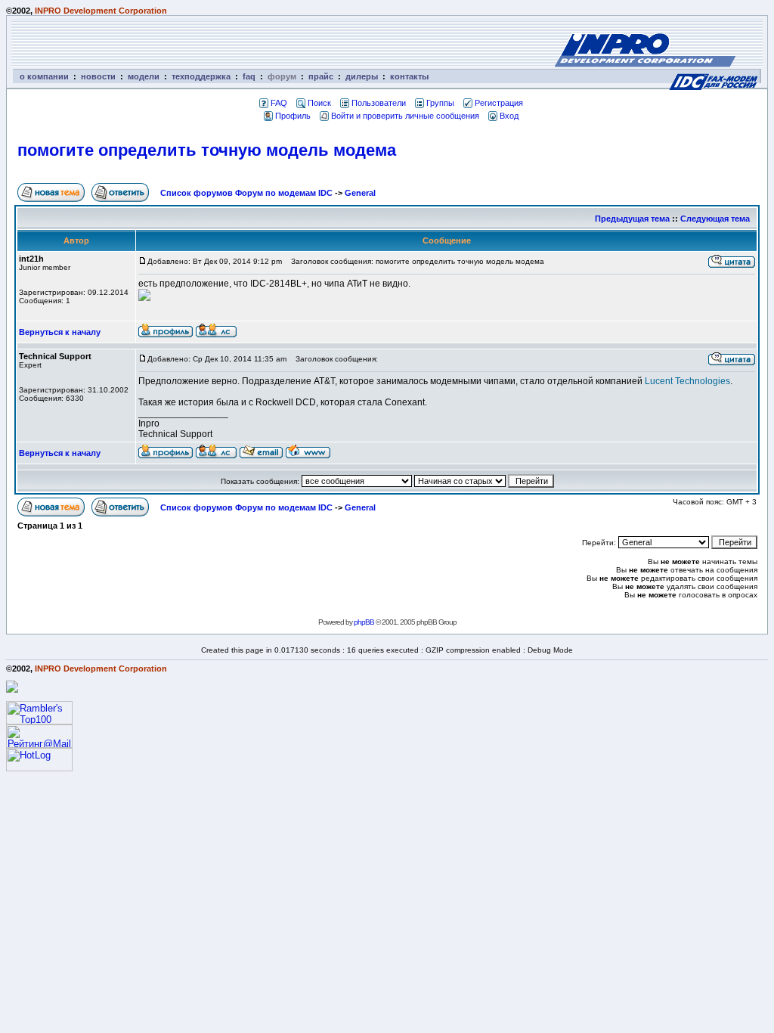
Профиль (293, 115)
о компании (44, 76)
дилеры (361, 76)
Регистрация (499, 102)
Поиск (319, 102)
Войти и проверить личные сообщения (405, 115)
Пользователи (378, 102)
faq (249, 76)
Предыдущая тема (632, 218)
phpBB (364, 622)
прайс (320, 76)
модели (143, 76)
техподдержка (201, 76)
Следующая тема (715, 218)
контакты (409, 76)
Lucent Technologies (687, 381)
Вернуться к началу (60, 332)
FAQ (279, 102)
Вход (509, 115)
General (360, 192)
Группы (440, 102)
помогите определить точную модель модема (206, 150)
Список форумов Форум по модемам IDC (246, 192)
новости (98, 76)
